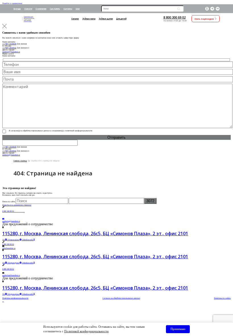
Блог (78, 8)
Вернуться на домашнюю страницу (16, 205)
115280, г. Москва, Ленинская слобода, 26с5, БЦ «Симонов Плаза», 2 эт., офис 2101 (95, 233)
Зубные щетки (106, 18)
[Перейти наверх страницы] (3, 302)
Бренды (17, 8)
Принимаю (177, 329)
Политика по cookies (222, 298)
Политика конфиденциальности (15, 298)
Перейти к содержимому (12, 3)
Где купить (55, 8)
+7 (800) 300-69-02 (9, 48)
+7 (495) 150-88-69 (9, 44)
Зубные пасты (88, 18)
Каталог (75, 18)
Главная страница (20, 160)
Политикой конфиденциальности (86, 331)
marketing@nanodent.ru (11, 52)
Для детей (121, 18)
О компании (41, 8)
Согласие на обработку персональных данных (121, 298)
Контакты (67, 8)
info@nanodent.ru (8, 248)
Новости (28, 8)
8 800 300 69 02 (174, 17)
